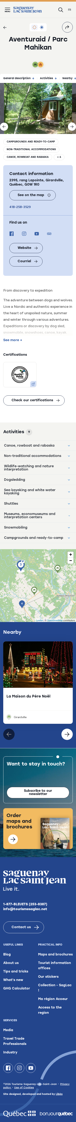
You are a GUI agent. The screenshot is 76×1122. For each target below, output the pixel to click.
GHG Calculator (16, 988)
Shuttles (11, 503)
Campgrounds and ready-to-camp (31, 142)
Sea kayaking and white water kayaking (30, 492)
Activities (46, 78)
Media (8, 1030)
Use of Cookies (24, 1088)
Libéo (59, 1094)
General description (17, 78)
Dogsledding (14, 480)
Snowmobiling (15, 527)
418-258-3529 (20, 207)
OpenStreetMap (55, 620)
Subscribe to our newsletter (38, 792)
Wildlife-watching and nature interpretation (29, 468)
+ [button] (70, 554)
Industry (10, 1052)
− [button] (70, 560)
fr (69, 10)
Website (24, 248)
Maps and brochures (55, 954)
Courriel (24, 261)
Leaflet (39, 620)
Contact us (21, 927)
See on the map (31, 195)
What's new (13, 980)
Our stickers (48, 977)
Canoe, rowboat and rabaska (28, 157)
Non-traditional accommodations (31, 149)
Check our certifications (32, 400)
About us (11, 963)
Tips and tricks (15, 971)
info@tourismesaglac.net (25, 909)
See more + (12, 340)
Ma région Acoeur (53, 999)
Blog (7, 954)
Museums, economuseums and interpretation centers (29, 516)
